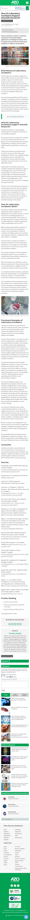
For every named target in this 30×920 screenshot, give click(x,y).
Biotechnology (12, 812)
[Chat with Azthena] (26, 917)
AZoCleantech (7, 835)
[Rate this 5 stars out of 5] (20, 624)
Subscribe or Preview (13, 798)
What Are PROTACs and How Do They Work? (19, 708)
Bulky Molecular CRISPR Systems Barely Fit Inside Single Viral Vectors (19, 758)
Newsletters (18, 850)
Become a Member (20, 848)
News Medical (18, 837)
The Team (17, 846)
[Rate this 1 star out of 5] (9, 624)
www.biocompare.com (7, 477)
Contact (17, 852)
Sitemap (17, 864)
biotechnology (21, 458)
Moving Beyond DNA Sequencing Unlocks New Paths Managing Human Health (19, 749)
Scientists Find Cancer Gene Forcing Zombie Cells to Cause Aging (19, 767)
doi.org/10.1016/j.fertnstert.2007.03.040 (16, 586)
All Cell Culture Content (11, 602)
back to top (24, 874)
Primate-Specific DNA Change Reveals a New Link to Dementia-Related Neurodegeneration (19, 776)
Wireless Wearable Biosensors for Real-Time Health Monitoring (20, 725)
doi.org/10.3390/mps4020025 (15, 515)
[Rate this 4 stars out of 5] (17, 624)
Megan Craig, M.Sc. (13, 31)
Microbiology (11, 804)
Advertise (17, 856)
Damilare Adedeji (15, 633)
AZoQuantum (18, 833)
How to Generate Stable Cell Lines (14, 609)
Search (17, 854)
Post (3, 690)
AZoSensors (18, 831)
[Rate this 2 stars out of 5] (12, 624)
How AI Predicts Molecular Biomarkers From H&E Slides (18, 699)
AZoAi (16, 835)
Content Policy (18, 866)
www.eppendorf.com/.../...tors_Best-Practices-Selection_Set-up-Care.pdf (12, 494)
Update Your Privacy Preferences (15, 915)
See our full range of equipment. (15, 116)
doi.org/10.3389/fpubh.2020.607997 (12, 528)
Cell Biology (11, 797)
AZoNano (6, 831)
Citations (5, 661)
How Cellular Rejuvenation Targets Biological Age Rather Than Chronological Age (18, 718)
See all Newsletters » (7, 819)
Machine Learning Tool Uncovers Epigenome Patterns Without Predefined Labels (19, 785)
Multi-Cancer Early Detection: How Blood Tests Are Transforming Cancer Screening (19, 735)
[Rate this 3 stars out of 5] (15, 624)
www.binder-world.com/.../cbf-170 (12, 594)
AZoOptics (6, 837)
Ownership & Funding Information (20, 868)
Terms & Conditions (20, 858)
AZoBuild (6, 839)
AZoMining (18, 829)
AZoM (5, 829)
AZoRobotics (7, 833)
